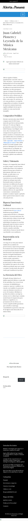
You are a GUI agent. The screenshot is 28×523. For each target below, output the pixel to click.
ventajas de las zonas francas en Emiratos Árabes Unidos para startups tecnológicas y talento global (13, 460)
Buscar (21, 380)
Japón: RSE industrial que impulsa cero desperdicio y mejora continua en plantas (13, 454)
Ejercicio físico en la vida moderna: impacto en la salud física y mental (13, 471)
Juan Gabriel (17, 210)
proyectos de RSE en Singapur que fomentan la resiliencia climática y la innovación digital (13, 466)
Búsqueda (6, 377)
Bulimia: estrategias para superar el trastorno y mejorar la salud (13, 449)
